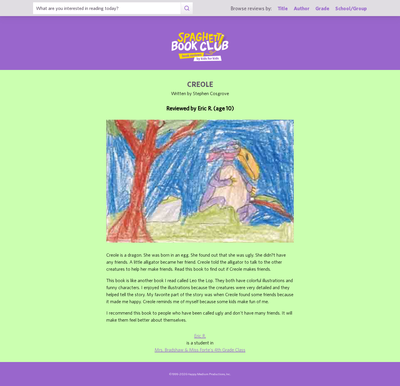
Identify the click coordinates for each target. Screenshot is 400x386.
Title (283, 8)
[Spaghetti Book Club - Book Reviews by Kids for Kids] (200, 46)
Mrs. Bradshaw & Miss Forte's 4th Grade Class (200, 349)
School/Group (351, 8)
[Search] (187, 8)
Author (302, 8)
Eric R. (200, 335)
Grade (322, 8)
